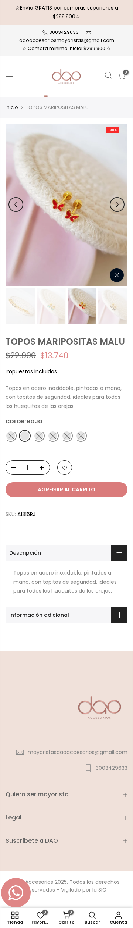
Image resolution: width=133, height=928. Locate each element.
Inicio (12, 107)
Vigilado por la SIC (83, 889)
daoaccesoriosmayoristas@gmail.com (66, 40)
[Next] (117, 204)
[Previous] (15, 204)
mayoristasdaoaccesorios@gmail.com (77, 752)
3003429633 (63, 32)
